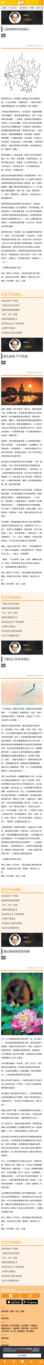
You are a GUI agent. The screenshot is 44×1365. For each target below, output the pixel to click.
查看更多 (27, 19)
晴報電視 (13, 8)
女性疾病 (5, 1331)
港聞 (3, 35)
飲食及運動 (15, 1325)
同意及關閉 (22, 1355)
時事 (32, 8)
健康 (4, 8)
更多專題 (30, 1331)
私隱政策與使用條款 (23, 1350)
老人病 (13, 1331)
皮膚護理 (21, 1331)
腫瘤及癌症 (6, 1328)
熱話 (17, 1311)
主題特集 (23, 8)
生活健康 (25, 1325)
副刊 (38, 8)
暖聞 (22, 1311)
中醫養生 (33, 1325)
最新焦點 (5, 1311)
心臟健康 (16, 1328)
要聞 (12, 1311)
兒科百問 (33, 1328)
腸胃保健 (25, 1328)
